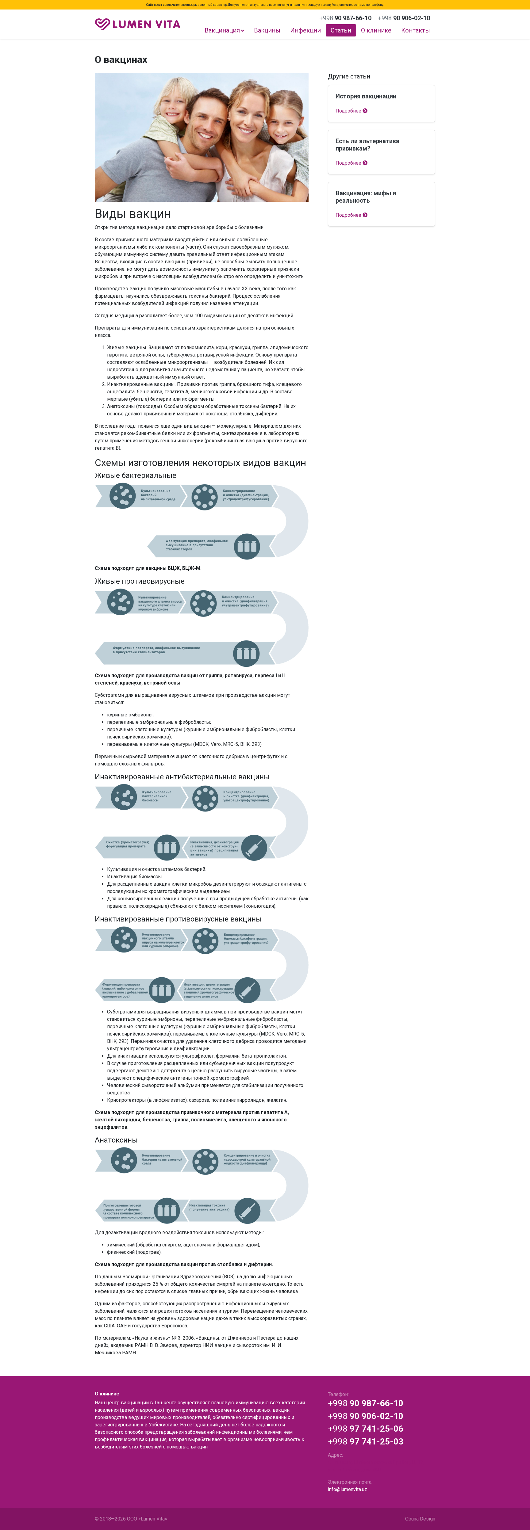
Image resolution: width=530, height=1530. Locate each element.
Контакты (415, 30)
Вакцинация (222, 30)
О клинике (376, 30)
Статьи (341, 30)
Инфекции (305, 30)
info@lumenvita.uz (347, 1489)
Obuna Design (420, 1519)
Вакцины (267, 30)
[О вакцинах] (202, 137)
